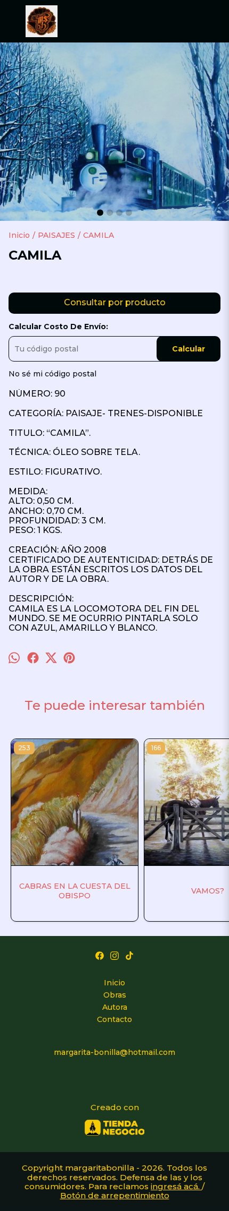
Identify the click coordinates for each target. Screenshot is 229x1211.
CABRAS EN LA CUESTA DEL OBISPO (74, 890)
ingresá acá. (176, 1186)
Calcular (188, 349)
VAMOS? (207, 891)
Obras (114, 995)
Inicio (114, 982)
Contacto (114, 1019)
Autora (114, 1007)
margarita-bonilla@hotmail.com (114, 1052)
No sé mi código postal (52, 374)
